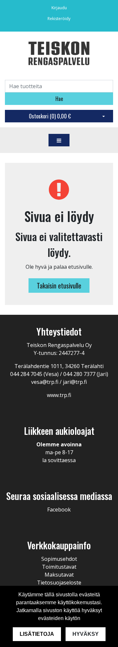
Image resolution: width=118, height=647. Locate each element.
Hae (59, 99)
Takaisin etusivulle (59, 285)
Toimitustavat (59, 566)
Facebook (59, 509)
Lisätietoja (37, 634)
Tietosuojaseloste (59, 582)
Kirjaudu (59, 8)
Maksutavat (59, 574)
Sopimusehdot (59, 558)
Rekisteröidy (59, 18)
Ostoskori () (50, 116)
